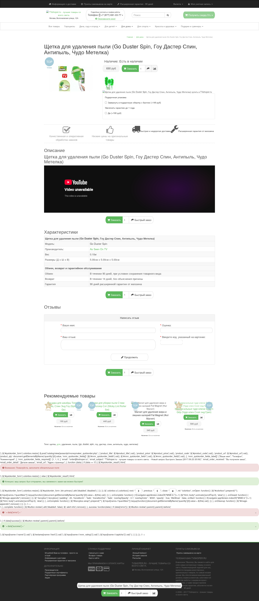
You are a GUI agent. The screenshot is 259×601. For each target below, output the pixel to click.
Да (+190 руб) (114, 113)
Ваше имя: (69, 325)
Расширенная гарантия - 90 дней (136, 3)
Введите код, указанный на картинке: (183, 337)
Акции (47, 577)
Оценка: (166, 325)
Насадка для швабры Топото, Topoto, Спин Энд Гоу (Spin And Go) (63, 406)
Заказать (112, 593)
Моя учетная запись (200, 3)
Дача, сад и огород (89, 26)
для (58, 444)
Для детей (110, 26)
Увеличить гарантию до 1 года (120, 107)
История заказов (139, 555)
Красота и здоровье (165, 26)
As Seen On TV (98, 249)
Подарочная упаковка (115, 97)
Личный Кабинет (139, 553)
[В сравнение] (154, 68)
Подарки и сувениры (191, 26)
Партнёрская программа (55, 575)
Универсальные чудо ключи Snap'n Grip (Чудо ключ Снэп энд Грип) (194, 410)
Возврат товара (95, 555)
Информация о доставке (63, 3)
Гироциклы (69, 26)
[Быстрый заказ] (148, 68)
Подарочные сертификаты (56, 572)
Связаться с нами (96, 553)
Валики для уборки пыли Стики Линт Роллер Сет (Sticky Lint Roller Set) (107, 406)
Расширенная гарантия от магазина (60, 560)
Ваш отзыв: (69, 337)
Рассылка (136, 558)
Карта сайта (94, 558)
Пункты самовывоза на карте (97, 3)
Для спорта (143, 26)
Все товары (54, 26)
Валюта (177, 3)
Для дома (126, 26)
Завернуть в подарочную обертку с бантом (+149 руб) (134, 102)
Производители (51, 570)
